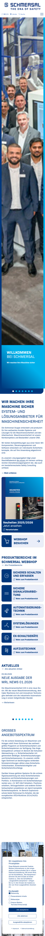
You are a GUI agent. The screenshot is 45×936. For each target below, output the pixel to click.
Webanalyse (15, 899)
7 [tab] (32, 391)
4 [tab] (22, 391)
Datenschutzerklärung (28, 928)
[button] (13, 14)
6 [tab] (29, 391)
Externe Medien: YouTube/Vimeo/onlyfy (19, 904)
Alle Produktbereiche (13, 565)
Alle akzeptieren (23, 910)
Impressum (16, 928)
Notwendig (15, 893)
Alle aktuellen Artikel (13, 669)
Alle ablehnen (22, 916)
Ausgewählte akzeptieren (22, 922)
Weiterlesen (9, 702)
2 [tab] (16, 391)
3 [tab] (19, 391)
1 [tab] (13, 391)
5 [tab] (25, 391)
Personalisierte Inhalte (19, 896)
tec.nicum (21, 460)
